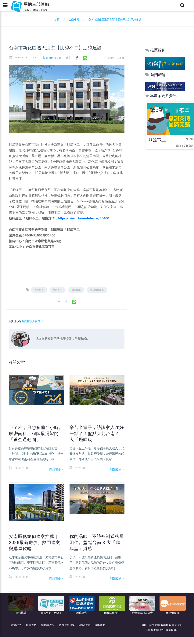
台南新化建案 (97, 289)
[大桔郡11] (165, 63)
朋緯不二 (57, 289)
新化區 (190, 139)
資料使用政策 (67, 625)
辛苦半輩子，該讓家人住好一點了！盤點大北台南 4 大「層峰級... (97, 433)
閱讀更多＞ (56, 469)
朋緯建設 (76, 289)
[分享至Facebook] (77, 58)
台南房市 (39, 289)
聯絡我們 (100, 625)
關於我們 (16, 625)
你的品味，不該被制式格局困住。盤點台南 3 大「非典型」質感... (97, 542)
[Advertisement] (165, 212)
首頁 (56, 19)
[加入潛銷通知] (165, 86)
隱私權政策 (47, 625)
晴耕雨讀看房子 (54, 58)
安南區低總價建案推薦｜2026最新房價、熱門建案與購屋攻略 (34, 542)
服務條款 (31, 625)
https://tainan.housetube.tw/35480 (83, 218)
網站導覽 (84, 625)
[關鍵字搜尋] (182, 5)
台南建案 (74, 19)
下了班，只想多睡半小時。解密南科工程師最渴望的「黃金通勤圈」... (36, 433)
